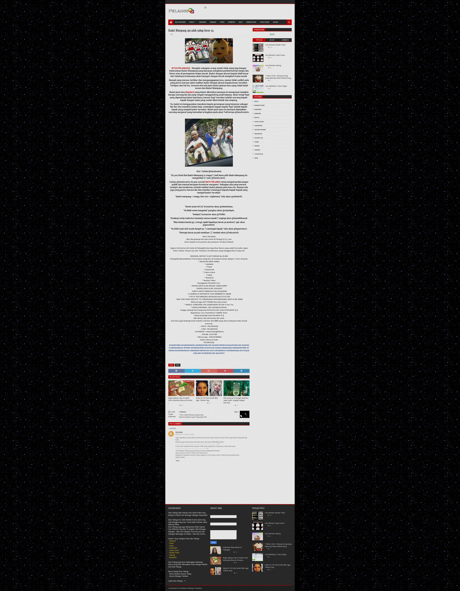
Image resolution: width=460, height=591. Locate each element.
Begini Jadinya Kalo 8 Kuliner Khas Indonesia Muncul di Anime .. (180, 400)
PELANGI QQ (258, 138)
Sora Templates (181, 588)
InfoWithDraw (260, 130)
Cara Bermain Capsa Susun (275, 55)
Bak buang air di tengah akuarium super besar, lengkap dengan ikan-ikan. (236, 400)
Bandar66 (202, 22)
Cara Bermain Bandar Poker (275, 45)
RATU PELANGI (212, 182)
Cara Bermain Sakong (273, 65)
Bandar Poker (251, 22)
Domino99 (231, 22)
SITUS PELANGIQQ (181, 68)
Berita (191, 22)
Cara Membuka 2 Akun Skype (276, 86)
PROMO (256, 146)
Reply (177, 460)
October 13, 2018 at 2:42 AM (185, 434)
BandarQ (190, 92)
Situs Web (179, 432)
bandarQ (213, 22)
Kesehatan (258, 134)
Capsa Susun (264, 22)
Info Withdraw (180, 22)
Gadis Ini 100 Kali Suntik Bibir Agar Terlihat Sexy (207, 399)
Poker (222, 22)
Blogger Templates (195, 588)
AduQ (240, 22)
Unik (177, 365)
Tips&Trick (258, 154)
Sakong (275, 22)
